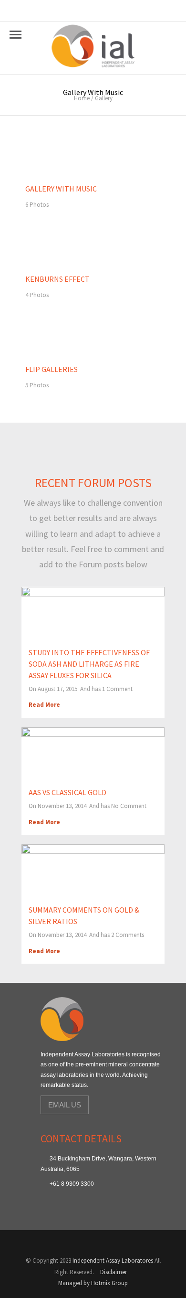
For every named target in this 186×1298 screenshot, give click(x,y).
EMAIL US (64, 1105)
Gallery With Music (61, 188)
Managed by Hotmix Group (93, 1283)
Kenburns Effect (57, 279)
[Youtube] (41, 1243)
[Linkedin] (66, 1243)
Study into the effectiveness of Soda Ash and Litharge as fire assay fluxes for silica (89, 664)
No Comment (128, 806)
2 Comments (127, 935)
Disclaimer (113, 1272)
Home (82, 98)
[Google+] (53, 1243)
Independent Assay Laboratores (112, 1260)
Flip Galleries (51, 369)
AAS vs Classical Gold (67, 792)
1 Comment (117, 689)
